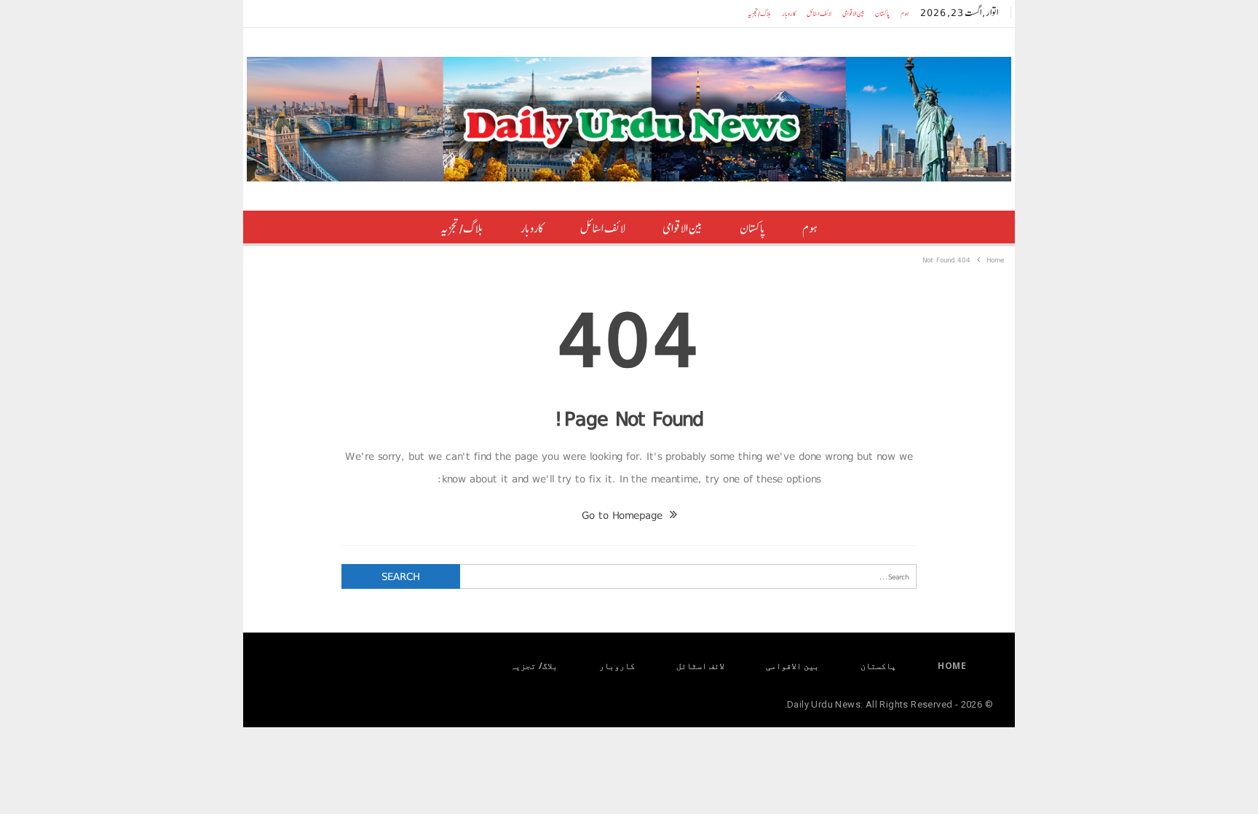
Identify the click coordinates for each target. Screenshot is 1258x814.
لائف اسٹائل (819, 13)
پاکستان (882, 13)
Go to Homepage (624, 515)
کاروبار (789, 13)
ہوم (905, 13)
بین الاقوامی (853, 13)
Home (952, 666)
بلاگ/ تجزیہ (759, 13)
